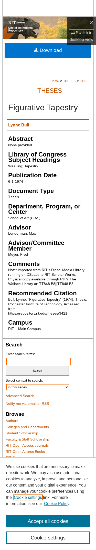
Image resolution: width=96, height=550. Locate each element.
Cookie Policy (56, 503)
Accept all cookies (48, 521)
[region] (48, 503)
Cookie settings (28, 497)
